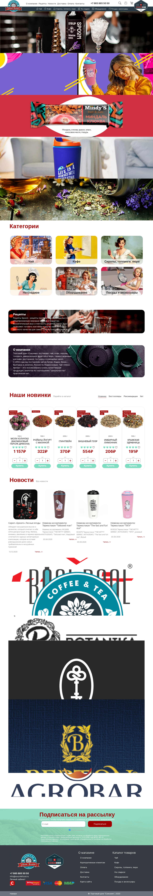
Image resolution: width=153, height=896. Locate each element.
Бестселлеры (115, 396)
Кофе (116, 862)
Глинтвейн (65, 441)
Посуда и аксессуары (124, 881)
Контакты (79, 3)
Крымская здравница (133, 441)
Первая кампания (77, 830)
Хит (141, 396)
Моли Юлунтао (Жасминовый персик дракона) (19, 441)
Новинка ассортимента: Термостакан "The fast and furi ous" (92, 526)
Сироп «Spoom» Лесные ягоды (24, 523)
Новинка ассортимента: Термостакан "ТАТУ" (123, 524)
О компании (31, 3)
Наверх (13, 893)
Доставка (61, 3)
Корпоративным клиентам (92, 862)
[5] (25, 447)
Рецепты (43, 3)
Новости (52, 3)
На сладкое (119, 872)
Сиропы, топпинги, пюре (126, 867)
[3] (19, 447)
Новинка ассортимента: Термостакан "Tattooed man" (57, 524)
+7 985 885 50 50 (100, 3)
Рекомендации (131, 396)
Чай (116, 858)
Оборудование (121, 877)
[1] (13, 447)
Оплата (71, 3)
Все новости (42, 481)
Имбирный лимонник (110, 441)
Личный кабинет (17, 879)
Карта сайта (86, 881)
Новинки (102, 396)
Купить (20, 465)
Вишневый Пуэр (87, 441)
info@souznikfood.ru (19, 876)
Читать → (38, 552)
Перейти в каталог (62, 396)
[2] (16, 447)
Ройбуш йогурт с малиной (42, 441)
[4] (22, 447)
